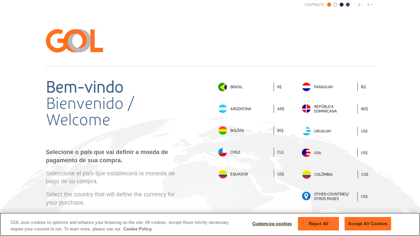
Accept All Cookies (367, 223)
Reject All (318, 223)
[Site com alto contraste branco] (335, 5)
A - (360, 5)
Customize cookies (272, 223)
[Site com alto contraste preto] (342, 5)
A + (369, 5)
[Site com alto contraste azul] (348, 5)
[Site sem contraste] (329, 5)
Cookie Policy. (138, 228)
